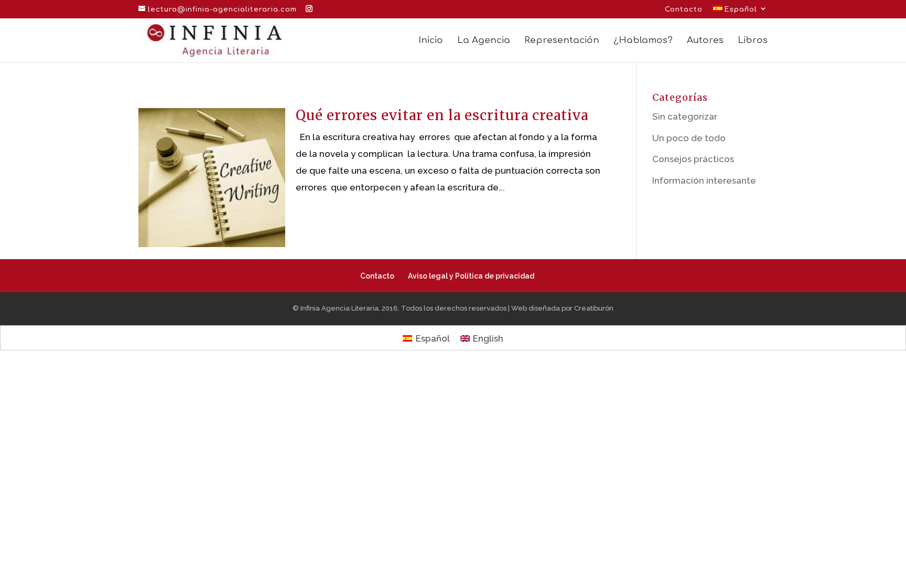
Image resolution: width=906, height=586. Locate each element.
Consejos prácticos (693, 159)
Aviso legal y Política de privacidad (471, 276)
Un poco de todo (689, 138)
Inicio (430, 41)
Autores (705, 41)
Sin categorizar (684, 116)
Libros (753, 41)
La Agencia (483, 41)
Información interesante (704, 180)
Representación (561, 41)
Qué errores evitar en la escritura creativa (442, 115)
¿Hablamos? (643, 41)
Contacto (684, 9)
